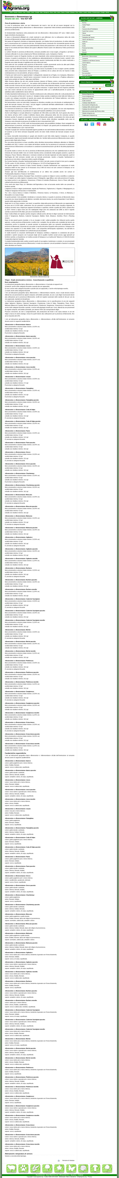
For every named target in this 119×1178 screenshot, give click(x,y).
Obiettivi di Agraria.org (88, 113)
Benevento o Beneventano (89, 56)
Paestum (84, 69)
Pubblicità (80, 1175)
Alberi (81, 12)
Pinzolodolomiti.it (40, 1175)
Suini (58, 12)
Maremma (52, 1175)
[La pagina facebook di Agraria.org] (87, 126)
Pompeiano (85, 71)
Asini (11, 12)
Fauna (62, 12)
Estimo (89, 12)
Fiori (77, 12)
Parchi (107, 12)
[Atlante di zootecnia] (12, 1173)
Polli (55, 12)
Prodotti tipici (96, 12)
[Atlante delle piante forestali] (60, 1173)
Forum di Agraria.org (88, 96)
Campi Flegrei (86, 24)
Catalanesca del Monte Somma (91, 60)
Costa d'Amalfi (86, 35)
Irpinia (84, 43)
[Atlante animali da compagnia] (24, 1173)
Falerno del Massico (88, 39)
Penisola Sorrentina (87, 48)
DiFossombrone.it (64, 1175)
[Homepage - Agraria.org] (16, 10)
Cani (24, 12)
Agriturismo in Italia (87, 98)
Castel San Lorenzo (87, 31)
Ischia (84, 46)
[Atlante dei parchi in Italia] (107, 1173)
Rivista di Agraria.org (88, 94)
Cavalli (28, 12)
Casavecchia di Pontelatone (90, 29)
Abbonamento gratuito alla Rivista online (93, 111)
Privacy (90, 1176)
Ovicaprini (46, 12)
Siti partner (74, 1175)
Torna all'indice (85, 77)
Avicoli (15, 12)
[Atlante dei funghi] (96, 1173)
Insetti (85, 12)
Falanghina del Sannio (88, 37)
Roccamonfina (86, 73)
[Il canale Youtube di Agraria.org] (106, 126)
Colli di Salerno (86, 62)
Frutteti (67, 12)
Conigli (37, 12)
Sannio (84, 50)
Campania (85, 58)
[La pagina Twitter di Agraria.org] (93, 126)
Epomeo (84, 67)
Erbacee (72, 12)
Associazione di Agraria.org (90, 105)
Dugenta (84, 64)
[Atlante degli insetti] (72, 1173)
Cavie (32, 12)
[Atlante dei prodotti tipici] (84, 1173)
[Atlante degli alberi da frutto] (48, 1173)
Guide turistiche (86, 100)
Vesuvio (84, 52)
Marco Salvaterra (71, 1176)
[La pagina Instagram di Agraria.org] (100, 126)
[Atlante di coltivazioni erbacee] (36, 1173)
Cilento (84, 33)
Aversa (84, 22)
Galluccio (84, 41)
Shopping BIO (93, 119)
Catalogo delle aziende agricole (91, 107)
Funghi (103, 12)
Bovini (20, 12)
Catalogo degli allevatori (88, 102)
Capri (83, 27)
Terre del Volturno (87, 75)
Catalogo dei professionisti (89, 109)
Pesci (51, 12)
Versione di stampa (68, 1160)
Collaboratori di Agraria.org (89, 115)
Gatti (41, 12)
